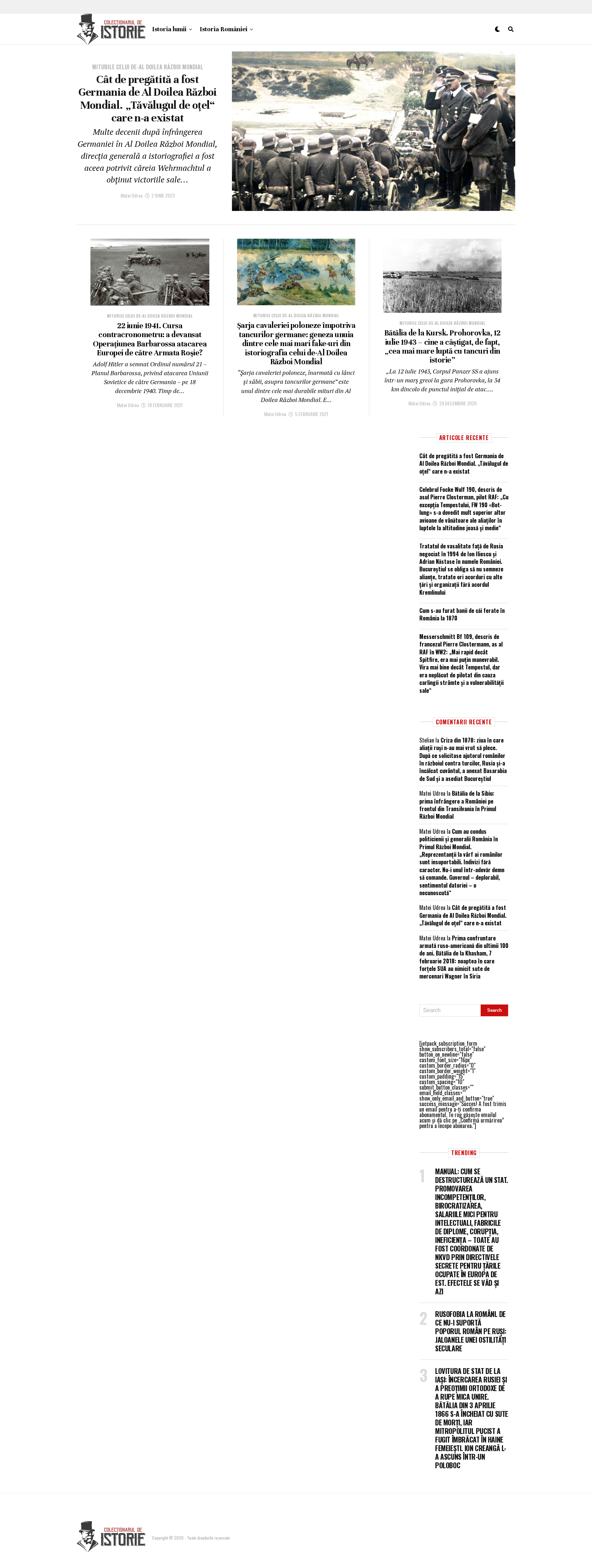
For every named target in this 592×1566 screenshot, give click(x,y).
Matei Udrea (132, 195)
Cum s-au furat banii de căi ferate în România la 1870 (462, 614)
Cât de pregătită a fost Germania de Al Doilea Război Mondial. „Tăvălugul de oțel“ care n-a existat (463, 463)
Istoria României (223, 29)
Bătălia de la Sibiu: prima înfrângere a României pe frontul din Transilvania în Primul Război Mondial (457, 804)
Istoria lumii (169, 29)
